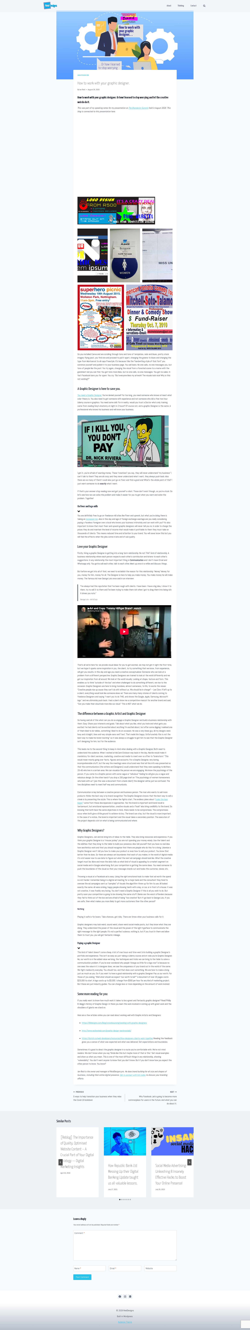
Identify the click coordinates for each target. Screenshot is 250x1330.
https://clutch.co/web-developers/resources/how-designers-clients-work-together (117, 1038)
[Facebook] (120, 1296)
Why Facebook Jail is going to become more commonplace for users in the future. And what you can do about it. (152, 1098)
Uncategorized (83, 75)
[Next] (189, 1162)
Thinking (181, 6)
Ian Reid (82, 89)
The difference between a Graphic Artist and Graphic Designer (111, 714)
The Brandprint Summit (138, 107)
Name (77, 1268)
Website (149, 1268)
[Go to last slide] (60, 1162)
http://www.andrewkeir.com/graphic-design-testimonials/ (106, 1030)
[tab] (119, 1199)
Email (113, 1268)
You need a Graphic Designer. (89, 395)
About (169, 6)
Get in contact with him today (133, 1075)
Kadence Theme (125, 1322)
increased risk (92, 519)
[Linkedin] (130, 1296)
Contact (193, 6)
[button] (125, 509)
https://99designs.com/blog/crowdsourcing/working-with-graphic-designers (114, 1022)
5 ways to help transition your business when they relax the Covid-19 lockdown (97, 1096)
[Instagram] (125, 1296)
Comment (79, 1233)
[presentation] (125, 1141)
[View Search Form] (205, 6)
